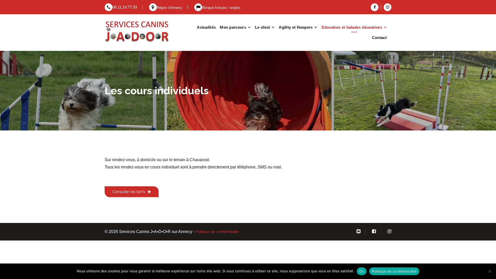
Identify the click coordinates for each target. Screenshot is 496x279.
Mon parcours (233, 27)
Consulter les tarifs (128, 191)
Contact (379, 37)
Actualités (206, 27)
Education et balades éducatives (352, 27)
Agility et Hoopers (296, 27)
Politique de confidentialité (217, 232)
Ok (361, 271)
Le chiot (262, 27)
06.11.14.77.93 (124, 7)
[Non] (489, 271)
